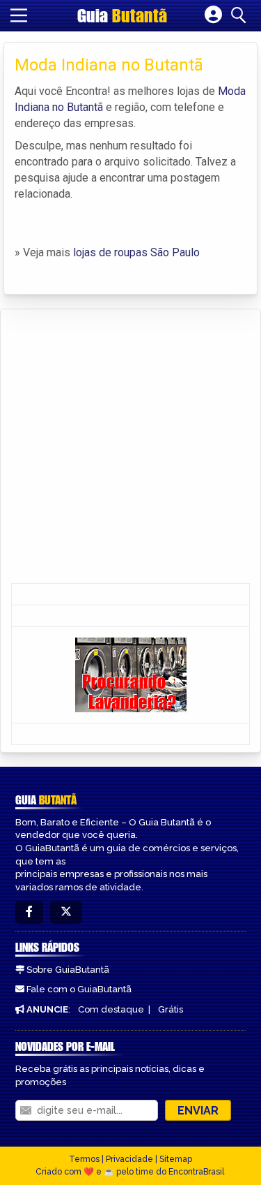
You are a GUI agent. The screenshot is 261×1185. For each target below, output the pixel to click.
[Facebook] (29, 912)
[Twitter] (66, 912)
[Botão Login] (213, 15)
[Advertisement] (130, 447)
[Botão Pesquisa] (240, 15)
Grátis (170, 1009)
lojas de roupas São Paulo (136, 252)
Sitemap (175, 1159)
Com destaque (111, 1009)
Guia (122, 15)
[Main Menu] (19, 15)
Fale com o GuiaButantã (79, 989)
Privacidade (129, 1159)
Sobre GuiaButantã (67, 969)
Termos (84, 1159)
